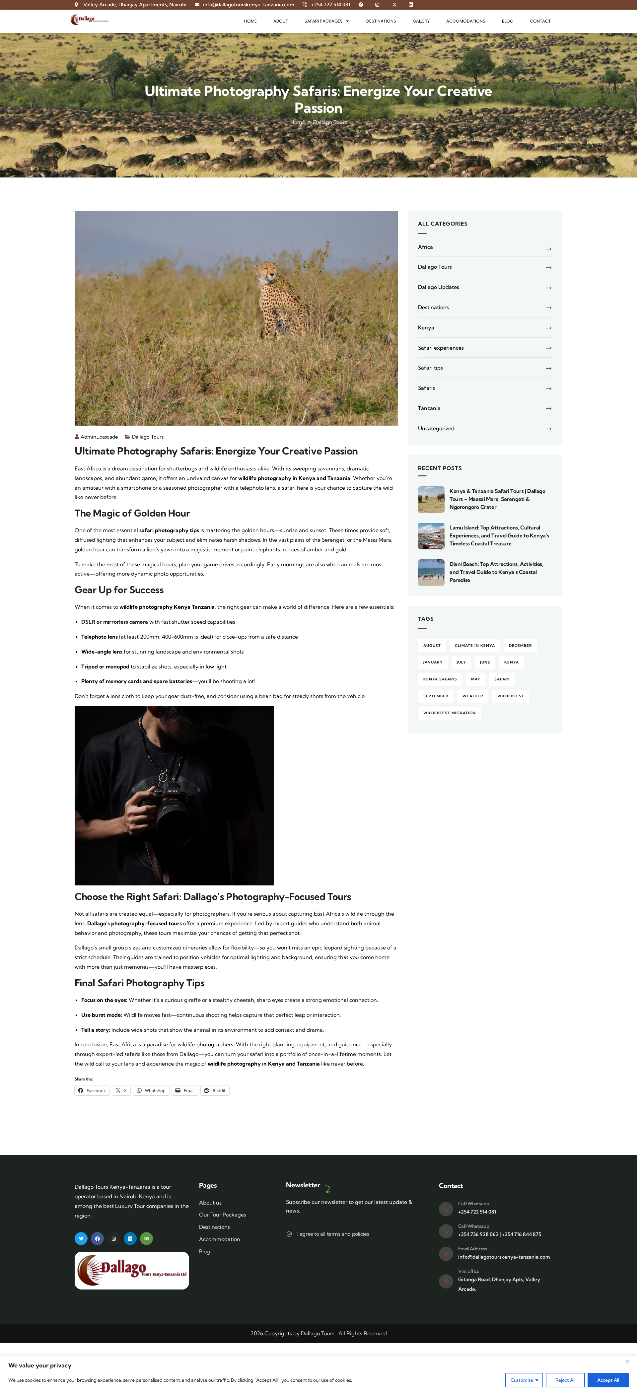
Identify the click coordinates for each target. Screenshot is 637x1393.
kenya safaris (440, 679)
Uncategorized (436, 428)
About (280, 21)
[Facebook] (97, 1238)
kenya (511, 662)
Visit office (468, 1271)
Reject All (565, 1380)
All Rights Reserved (362, 1333)
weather (472, 696)
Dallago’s (203, 896)
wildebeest (510, 696)
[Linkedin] (130, 1238)
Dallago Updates (438, 287)
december (520, 645)
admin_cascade (99, 437)
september (436, 696)
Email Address (472, 1249)
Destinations (381, 21)
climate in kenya (475, 645)
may (475, 679)
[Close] (630, 1361)
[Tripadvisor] (146, 1238)
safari (502, 679)
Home (250, 21)
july (461, 662)
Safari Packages (324, 21)
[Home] (89, 19)
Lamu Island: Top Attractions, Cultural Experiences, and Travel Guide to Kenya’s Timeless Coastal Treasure (499, 535)
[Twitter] (81, 1238)
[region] (318, 1374)
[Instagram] (113, 1238)
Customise (522, 1380)
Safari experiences (441, 347)
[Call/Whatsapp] (446, 1209)
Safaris (426, 387)
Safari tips (430, 367)
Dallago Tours (330, 122)
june (485, 662)
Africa (425, 247)
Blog (507, 21)
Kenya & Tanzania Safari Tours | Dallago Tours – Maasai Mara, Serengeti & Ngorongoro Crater (497, 499)
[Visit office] (446, 1281)
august (432, 645)
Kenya (426, 327)
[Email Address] (446, 1254)
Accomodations (465, 21)
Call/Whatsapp (473, 1204)
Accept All (608, 1380)
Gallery (421, 21)
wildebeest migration (449, 713)
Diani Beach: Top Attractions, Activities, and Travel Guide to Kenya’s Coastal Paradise (496, 572)
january (433, 662)
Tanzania (429, 408)
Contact (540, 21)
